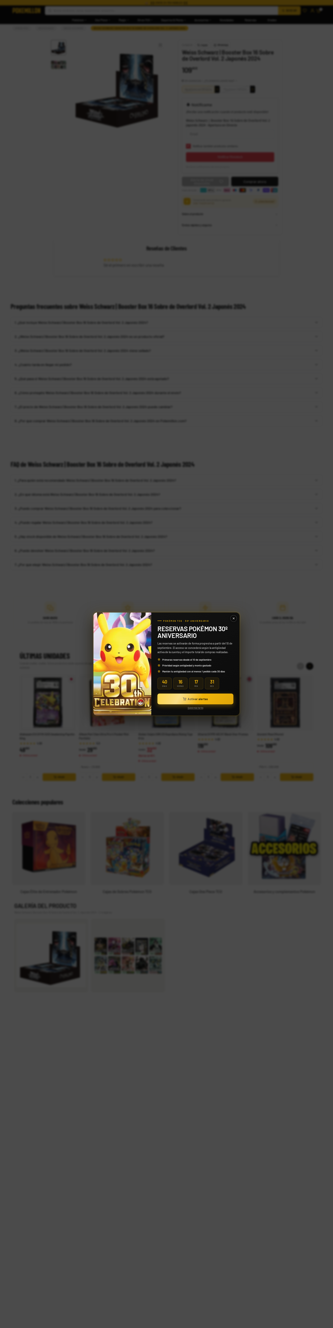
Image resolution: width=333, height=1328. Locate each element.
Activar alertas (198, 699)
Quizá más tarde (195, 707)
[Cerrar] (233, 618)
